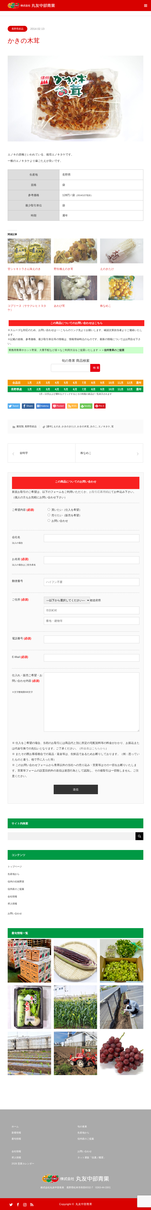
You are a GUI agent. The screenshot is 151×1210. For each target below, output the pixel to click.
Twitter (11, 1204)
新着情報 (16, 1132)
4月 (57, 382)
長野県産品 (17, 28)
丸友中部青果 (84, 1204)
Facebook (17, 1204)
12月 (130, 382)
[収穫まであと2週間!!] (75, 1007)
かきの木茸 (83, 426)
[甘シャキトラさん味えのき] (29, 250)
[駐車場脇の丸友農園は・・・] (121, 1007)
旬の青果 (82, 1126)
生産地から (13, 874)
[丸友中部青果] (31, 5)
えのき (57, 426)
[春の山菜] (121, 961)
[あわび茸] (75, 288)
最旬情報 (16, 1138)
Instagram (24, 1204)
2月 (39, 382)
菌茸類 (20, 426)
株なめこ (105, 305)
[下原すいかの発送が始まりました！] (29, 961)
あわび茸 (59, 305)
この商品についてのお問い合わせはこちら (76, 322)
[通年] (49, 426)
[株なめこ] (121, 288)
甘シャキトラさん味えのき (24, 268)
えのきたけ (107, 268)
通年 (139, 382)
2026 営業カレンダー (23, 1163)
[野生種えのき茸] (75, 250)
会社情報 (12, 896)
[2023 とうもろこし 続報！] (29, 1053)
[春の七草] (29, 1007)
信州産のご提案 (16, 889)
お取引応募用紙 (98, 491)
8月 (93, 382)
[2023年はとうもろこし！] (75, 1053)
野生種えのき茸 (63, 268)
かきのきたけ (69, 426)
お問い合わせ (15, 913)
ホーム (15, 1126)
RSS (31, 1204)
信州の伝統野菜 (16, 881)
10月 (111, 382)
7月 (84, 382)
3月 (48, 382)
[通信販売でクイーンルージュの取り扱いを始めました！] (121, 1053)
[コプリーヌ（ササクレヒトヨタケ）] (29, 288)
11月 (120, 382)
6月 (75, 382)
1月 (30, 382)
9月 (102, 382)
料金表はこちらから (93, 748)
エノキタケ (104, 426)
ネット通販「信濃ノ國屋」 (91, 1157)
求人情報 (12, 903)
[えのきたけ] (121, 250)
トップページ (15, 866)
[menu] (145, 5)
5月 (66, 382)
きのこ (93, 426)
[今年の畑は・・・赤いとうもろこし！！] (75, 961)
